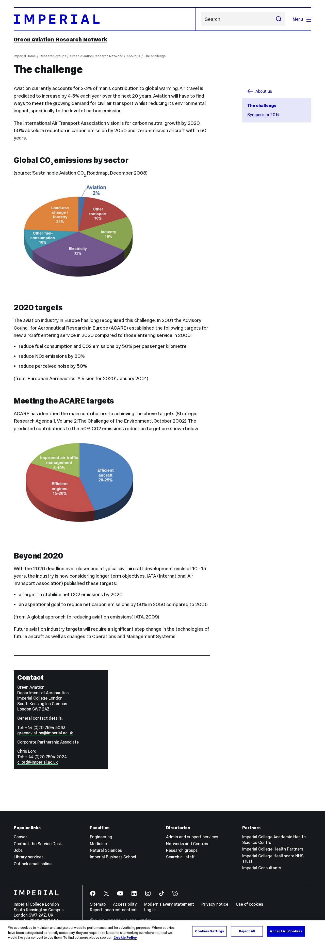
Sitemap (98, 904)
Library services (28, 856)
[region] (162, 931)
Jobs (18, 850)
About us (133, 56)
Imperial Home (25, 56)
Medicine (98, 843)
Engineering (101, 836)
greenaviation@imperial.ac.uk (45, 732)
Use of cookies (249, 904)
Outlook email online (33, 863)
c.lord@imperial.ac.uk (37, 762)
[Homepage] (105, 19)
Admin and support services (192, 836)
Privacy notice (214, 904)
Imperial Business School (113, 856)
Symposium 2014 (263, 114)
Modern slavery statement (169, 904)
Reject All (247, 931)
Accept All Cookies (286, 931)
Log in (150, 909)
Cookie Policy (125, 938)
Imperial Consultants (261, 867)
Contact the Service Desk (38, 843)
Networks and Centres (187, 843)
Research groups (53, 56)
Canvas (20, 836)
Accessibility (125, 904)
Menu (298, 19)
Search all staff (180, 856)
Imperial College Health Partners (272, 849)
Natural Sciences (106, 850)
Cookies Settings (209, 931)
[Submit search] (278, 19)
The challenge (155, 56)
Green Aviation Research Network (60, 39)
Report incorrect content (113, 909)
